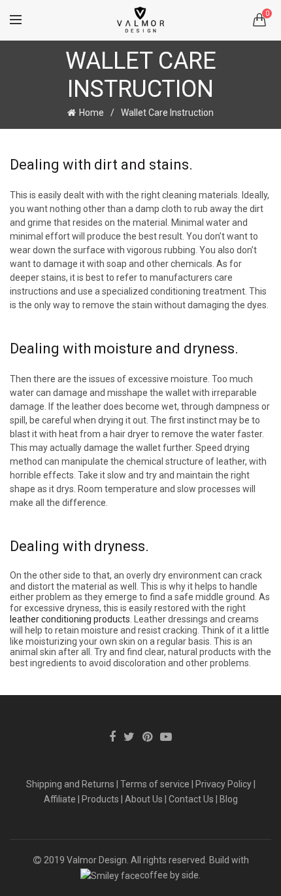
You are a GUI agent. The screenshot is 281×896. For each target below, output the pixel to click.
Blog (229, 799)
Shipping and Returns (70, 784)
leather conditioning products (70, 619)
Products (100, 799)
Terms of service (155, 784)
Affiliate (60, 799)
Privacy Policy (223, 784)
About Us (144, 799)
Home (91, 112)
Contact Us (191, 799)
